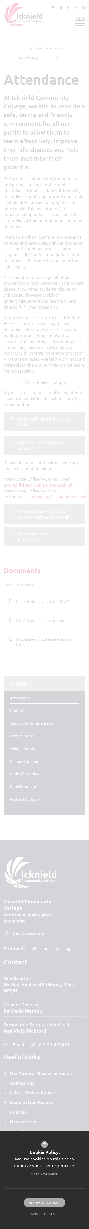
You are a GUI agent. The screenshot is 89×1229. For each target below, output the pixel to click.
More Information (44, 1174)
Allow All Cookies (44, 1202)
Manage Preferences (44, 1214)
